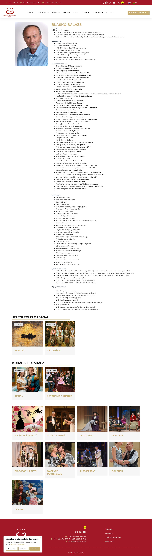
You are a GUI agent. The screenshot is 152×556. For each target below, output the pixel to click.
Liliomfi (19, 509)
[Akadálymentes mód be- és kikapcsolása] (122, 2)
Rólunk (84, 13)
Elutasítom (24, 548)
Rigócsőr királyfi (26, 471)
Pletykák (117, 435)
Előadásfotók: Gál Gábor (113, 537)
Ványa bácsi (53, 350)
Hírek (75, 13)
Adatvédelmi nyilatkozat (18, 544)
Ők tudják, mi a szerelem (59, 396)
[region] (23, 544)
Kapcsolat (97, 13)
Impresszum (109, 533)
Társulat (66, 13)
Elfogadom (35, 548)
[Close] (40, 538)
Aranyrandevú (56, 435)
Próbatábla (108, 529)
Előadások (42, 13)
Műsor (54, 13)
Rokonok (117, 471)
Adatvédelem (109, 541)
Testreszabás (11, 548)
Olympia (19, 396)
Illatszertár (87, 471)
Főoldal (31, 13)
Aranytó (19, 350)
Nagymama (86, 435)
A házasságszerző (26, 435)
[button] (102, 2)
